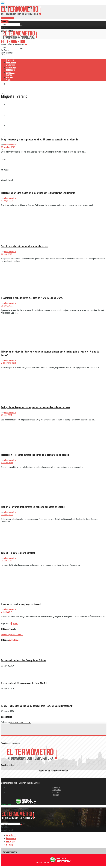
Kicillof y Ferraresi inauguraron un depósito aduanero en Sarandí (33, 506)
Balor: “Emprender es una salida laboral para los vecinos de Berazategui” (37, 706)
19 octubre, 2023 (8, 147)
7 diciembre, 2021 (8, 363)
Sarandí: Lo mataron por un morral (18, 552)
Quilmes (9, 77)
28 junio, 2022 (7, 306)
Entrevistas (56, 790)
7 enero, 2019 (6, 612)
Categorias (5, 722)
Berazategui (11, 83)
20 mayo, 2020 (7, 514)
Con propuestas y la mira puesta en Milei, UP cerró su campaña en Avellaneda (39, 139)
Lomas (9, 75)
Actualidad (56, 787)
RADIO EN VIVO (7, 18)
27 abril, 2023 (6, 254)
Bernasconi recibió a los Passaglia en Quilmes (23, 660)
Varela (9, 136)
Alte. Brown (11, 62)
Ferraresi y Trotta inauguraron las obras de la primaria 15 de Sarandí (35, 454)
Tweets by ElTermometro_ (12, 634)
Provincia (10, 24)
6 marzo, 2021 (7, 462)
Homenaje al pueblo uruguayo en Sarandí (21, 604)
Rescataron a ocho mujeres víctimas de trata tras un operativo (32, 298)
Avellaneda (10, 65)
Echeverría (10, 70)
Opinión (56, 795)
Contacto (4, 21)
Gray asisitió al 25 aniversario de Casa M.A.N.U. (24, 683)
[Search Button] (21, 25)
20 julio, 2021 (6, 415)
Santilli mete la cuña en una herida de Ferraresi (24, 246)
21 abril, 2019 (6, 560)
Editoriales (56, 792)
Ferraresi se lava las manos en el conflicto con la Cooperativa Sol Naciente (38, 192)
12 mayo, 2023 (7, 200)
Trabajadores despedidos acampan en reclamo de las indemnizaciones (35, 407)
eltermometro (10, 144)
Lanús (8, 72)
